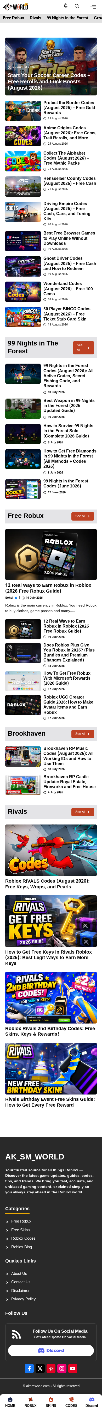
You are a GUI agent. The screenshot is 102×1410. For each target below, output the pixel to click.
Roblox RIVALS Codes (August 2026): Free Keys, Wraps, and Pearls (47, 884)
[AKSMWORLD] (16, 6)
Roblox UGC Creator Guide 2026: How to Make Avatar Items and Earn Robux (68, 705)
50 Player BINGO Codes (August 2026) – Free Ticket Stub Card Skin (66, 314)
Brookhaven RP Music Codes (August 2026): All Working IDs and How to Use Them (68, 756)
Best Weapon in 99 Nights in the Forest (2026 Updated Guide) (69, 406)
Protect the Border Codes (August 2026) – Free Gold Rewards (69, 108)
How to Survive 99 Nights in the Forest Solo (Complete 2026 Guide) (68, 431)
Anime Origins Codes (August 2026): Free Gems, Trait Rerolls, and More (70, 133)
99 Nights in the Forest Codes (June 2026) (65, 484)
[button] (77, 6)
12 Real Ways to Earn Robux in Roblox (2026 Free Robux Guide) (48, 588)
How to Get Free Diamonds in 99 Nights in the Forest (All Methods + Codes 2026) (70, 459)
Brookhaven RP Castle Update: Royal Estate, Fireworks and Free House (69, 782)
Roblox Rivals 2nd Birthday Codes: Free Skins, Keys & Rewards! (50, 1032)
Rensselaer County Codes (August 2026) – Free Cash (69, 181)
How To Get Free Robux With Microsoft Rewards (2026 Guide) (66, 678)
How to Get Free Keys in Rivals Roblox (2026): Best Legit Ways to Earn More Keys (48, 958)
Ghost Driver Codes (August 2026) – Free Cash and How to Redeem (69, 264)
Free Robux (13, 18)
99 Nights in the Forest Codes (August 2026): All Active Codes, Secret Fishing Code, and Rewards (68, 376)
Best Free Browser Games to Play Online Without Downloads (69, 238)
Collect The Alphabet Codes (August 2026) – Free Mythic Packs (66, 158)
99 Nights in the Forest (67, 18)
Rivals (35, 18)
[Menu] (93, 7)
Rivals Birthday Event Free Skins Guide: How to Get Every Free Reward (50, 1102)
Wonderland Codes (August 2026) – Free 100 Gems (68, 289)
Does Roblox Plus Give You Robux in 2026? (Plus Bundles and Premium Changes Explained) (69, 653)
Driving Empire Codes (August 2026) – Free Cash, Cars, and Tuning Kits (66, 211)
